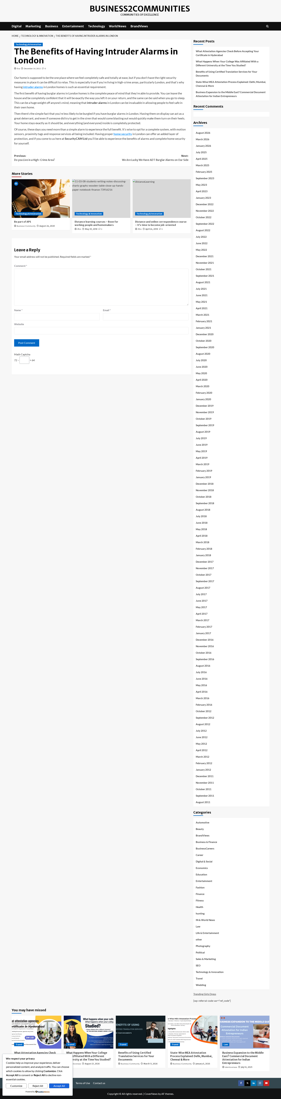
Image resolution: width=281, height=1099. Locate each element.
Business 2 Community (26, 226)
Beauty (200, 828)
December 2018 (205, 483)
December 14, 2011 (32, 68)
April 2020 (201, 379)
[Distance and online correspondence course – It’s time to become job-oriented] (162, 198)
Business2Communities (140, 9)
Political (200, 952)
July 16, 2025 (246, 1067)
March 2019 (202, 464)
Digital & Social (204, 861)
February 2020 (204, 392)
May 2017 (201, 607)
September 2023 (205, 178)
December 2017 (205, 561)
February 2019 (204, 470)
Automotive (202, 822)
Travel (199, 978)
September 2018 (205, 503)
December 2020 (205, 334)
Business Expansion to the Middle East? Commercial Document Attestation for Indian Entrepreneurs (231, 94)
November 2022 (205, 210)
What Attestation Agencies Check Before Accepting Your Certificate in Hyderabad (227, 53)
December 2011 (205, 776)
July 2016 (201, 672)
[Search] (267, 26)
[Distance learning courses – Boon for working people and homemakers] (101, 198)
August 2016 (203, 665)
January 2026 (203, 145)
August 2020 (203, 353)
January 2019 (203, 477)
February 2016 (204, 704)
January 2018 (203, 555)
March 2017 (202, 620)
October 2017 (203, 574)
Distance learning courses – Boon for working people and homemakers (96, 223)
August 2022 (203, 230)
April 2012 (201, 750)
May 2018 (201, 529)
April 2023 (201, 191)
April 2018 (201, 535)
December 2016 (205, 639)
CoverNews (151, 1093)
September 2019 (205, 425)
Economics (202, 867)
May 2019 (201, 451)
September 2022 (205, 223)
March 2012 (202, 756)
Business (51, 26)
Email (107, 310)
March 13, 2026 (150, 1063)
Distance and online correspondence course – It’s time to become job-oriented (161, 223)
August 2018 (203, 509)
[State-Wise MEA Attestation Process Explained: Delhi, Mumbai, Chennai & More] (192, 1032)
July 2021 (201, 288)
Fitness (200, 900)
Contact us (99, 1083)
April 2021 (201, 308)
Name (18, 310)
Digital (16, 26)
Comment (20, 265)
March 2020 (202, 386)
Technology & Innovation (28, 44)
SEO (198, 965)
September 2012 (205, 717)
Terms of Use (83, 1083)
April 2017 (201, 613)
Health (199, 906)
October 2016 (203, 652)
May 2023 (201, 184)
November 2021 (205, 262)
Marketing (33, 26)
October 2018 (203, 496)
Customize (16, 1085)
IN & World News (205, 919)
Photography (203, 945)
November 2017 (205, 568)
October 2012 (203, 711)
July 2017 (201, 594)
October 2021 (203, 269)
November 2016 (205, 646)
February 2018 (204, 548)
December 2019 (205, 405)
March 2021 (202, 314)
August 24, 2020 (47, 226)
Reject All (38, 1085)
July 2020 (201, 360)
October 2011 (203, 789)
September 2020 (205, 347)
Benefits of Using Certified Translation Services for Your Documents (226, 73)
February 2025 (204, 171)
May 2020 (201, 373)
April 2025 (201, 158)
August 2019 (203, 431)
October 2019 (203, 418)
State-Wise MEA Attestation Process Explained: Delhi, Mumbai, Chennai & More (231, 83)
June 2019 (201, 444)
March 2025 (202, 165)
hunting (200, 913)
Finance (200, 893)
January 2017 (203, 633)
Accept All (59, 1085)
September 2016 (205, 659)
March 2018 (202, 542)
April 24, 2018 (151, 229)
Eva (18, 68)
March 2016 (202, 698)
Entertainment (73, 26)
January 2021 (203, 327)
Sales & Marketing (206, 958)
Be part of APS (22, 221)
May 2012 (201, 743)
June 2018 (201, 522)
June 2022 (201, 243)
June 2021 (201, 295)
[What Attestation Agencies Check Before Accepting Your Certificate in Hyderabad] (36, 1032)
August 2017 (203, 587)
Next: (155, 158)
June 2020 (201, 366)
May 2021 (201, 301)
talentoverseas (75, 1063)
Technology (96, 26)
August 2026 (203, 132)
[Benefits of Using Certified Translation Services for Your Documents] (140, 1032)
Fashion (200, 887)
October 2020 (203, 340)
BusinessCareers (205, 848)
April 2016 (201, 691)
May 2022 (201, 249)
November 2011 (205, 782)
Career (199, 854)
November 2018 (205, 490)
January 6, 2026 (202, 1063)
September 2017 (205, 581)
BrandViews (139, 26)
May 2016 (201, 685)
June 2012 (201, 737)
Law (198, 926)
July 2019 (201, 438)
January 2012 (203, 769)
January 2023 (203, 197)
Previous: (34, 158)
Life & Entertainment (207, 932)
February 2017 (204, 626)
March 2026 (202, 139)
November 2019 (205, 412)
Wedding (201, 984)
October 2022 (203, 217)
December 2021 (205, 256)
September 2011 (205, 795)
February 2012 (204, 763)
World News (117, 26)
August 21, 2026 (92, 1063)
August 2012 (203, 724)
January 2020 (203, 399)
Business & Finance (206, 841)
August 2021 (203, 282)
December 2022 (205, 204)
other (199, 939)
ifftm (79, 229)
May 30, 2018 (91, 229)
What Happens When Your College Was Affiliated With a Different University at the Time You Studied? (227, 63)
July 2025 (201, 152)
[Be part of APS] (41, 198)
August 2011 (203, 802)
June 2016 (201, 678)
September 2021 (205, 275)
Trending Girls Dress (204, 994)
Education (201, 874)
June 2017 (201, 600)
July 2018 (201, 516)
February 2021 (204, 321)
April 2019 (201, 457)
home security (123, 134)
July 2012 (201, 730)
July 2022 (201, 236)
